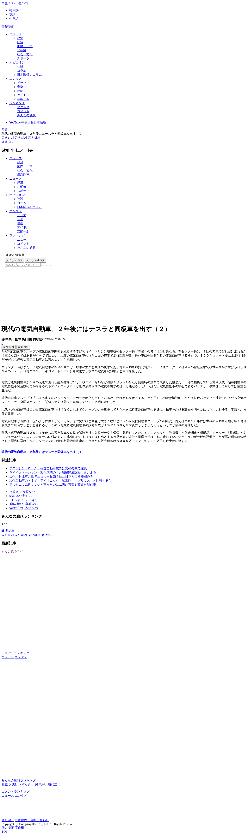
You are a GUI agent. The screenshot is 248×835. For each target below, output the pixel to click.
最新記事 (8, 26)
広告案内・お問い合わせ (32, 820)
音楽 (20, 86)
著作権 (19, 827)
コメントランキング (15, 791)
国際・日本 (25, 46)
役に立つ (54, 784)
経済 (20, 42)
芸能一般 (23, 99)
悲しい (16, 784)
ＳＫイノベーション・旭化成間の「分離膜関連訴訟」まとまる (52, 472)
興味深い (41, 784)
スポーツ (23, 58)
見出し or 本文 (14, 260)
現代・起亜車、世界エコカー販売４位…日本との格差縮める (51, 476)
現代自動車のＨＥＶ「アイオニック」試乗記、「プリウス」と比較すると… (62, 480)
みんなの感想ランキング (19, 780)
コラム (21, 70)
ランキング (17, 103)
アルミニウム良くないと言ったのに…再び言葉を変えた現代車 (52, 484)
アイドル (23, 95)
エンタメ (15, 78)
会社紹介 (8, 820)
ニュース (15, 34)
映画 (20, 91)
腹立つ (6, 784)
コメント (23, 111)
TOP (5, 831)
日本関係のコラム (29, 74)
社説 (20, 66)
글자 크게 (23, 347)
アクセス (23, 107)
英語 (12, 14)
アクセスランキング (15, 653)
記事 (8, 530)
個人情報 (8, 827)
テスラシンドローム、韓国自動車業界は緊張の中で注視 (48, 468)
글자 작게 (8, 347)
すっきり (28, 784)
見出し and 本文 (35, 260)
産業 (5, 129)
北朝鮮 (21, 50)
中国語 (14, 18)
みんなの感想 (26, 115)
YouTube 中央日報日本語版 (27, 122)
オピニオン (17, 62)
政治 (20, 38)
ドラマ (21, 82)
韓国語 (14, 10)
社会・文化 (25, 54)
